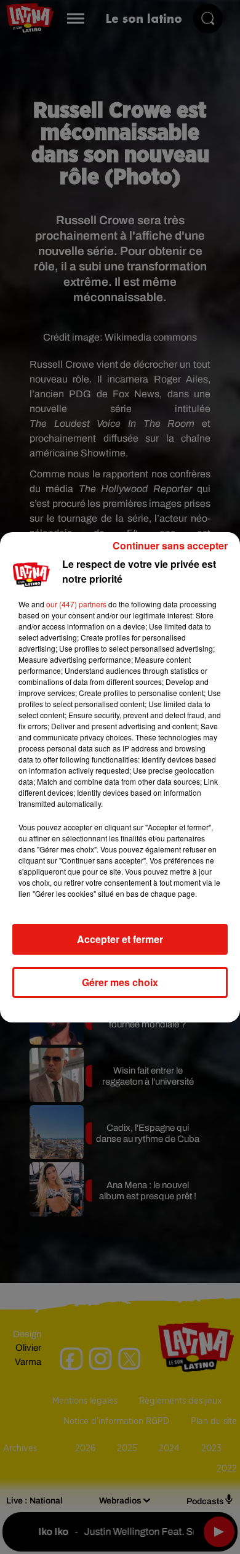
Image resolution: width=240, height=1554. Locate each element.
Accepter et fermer (120, 939)
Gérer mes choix (120, 982)
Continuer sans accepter (170, 545)
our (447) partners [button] (76, 604)
